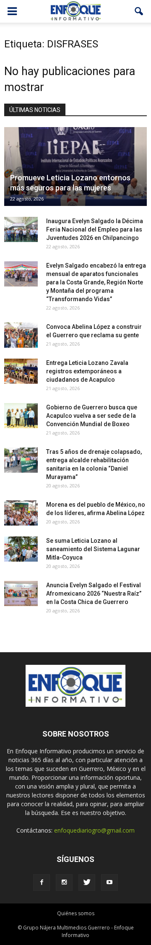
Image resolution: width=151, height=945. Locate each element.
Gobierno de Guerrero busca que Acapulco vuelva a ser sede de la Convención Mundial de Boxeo (91, 415)
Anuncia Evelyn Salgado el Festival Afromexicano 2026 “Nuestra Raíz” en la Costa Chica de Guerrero (93, 593)
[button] (139, 11)
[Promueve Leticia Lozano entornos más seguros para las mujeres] (75, 166)
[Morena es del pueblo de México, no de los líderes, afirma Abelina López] (21, 513)
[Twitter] (86, 882)
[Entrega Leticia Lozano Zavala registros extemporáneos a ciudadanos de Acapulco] (21, 371)
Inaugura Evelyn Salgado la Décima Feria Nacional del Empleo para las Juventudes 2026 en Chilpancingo (94, 229)
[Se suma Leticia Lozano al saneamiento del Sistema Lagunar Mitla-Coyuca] (21, 549)
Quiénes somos (75, 913)
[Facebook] (41, 882)
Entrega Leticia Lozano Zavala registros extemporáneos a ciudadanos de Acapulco (87, 371)
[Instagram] (64, 882)
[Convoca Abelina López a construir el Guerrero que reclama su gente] (21, 335)
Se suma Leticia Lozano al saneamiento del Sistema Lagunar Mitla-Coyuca (93, 549)
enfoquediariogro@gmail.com (94, 830)
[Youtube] (109, 882)
